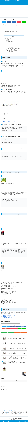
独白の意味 (7, 39)
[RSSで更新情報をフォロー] (20, 332)
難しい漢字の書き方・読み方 (7, 321)
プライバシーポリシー (10, 418)
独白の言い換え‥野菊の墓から (10, 41)
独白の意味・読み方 (8, 38)
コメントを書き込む (14, 380)
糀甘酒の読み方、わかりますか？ (7, 317)
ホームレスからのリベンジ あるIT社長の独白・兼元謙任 (13, 50)
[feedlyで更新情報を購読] (7, 332)
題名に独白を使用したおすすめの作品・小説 (11, 47)
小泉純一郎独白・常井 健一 (9, 51)
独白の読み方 (8, 40)
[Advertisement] (14, 12)
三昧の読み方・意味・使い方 (7, 316)
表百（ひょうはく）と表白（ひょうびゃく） (11, 49)
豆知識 (2, 321)
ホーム (6, 418)
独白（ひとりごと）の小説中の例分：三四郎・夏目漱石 (13, 42)
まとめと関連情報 (8, 52)
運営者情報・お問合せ (19, 418)
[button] (26, 386)
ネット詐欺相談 (15, 418)
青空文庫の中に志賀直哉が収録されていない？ (9, 121)
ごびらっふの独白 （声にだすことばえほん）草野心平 (13, 48)
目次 (13, 36)
